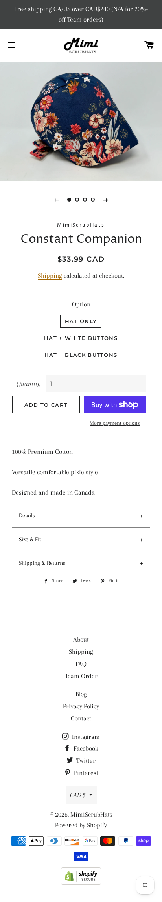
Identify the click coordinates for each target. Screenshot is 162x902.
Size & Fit (30, 539)
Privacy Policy (81, 706)
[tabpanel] (81, 120)
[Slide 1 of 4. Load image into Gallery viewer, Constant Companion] (69, 200)
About (81, 639)
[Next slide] (105, 199)
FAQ (81, 663)
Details (27, 515)
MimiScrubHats (91, 814)
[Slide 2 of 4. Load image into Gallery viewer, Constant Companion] (77, 200)
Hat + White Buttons (81, 338)
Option (81, 304)
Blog (81, 694)
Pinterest (85, 773)
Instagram (85, 736)
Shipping (50, 275)
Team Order (81, 676)
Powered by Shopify (81, 825)
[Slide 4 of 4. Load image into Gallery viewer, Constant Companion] (93, 200)
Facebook (85, 748)
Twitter (85, 760)
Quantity (28, 383)
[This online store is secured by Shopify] (81, 882)
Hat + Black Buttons (81, 355)
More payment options (115, 423)
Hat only (81, 321)
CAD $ (77, 794)
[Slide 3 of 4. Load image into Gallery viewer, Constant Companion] (85, 200)
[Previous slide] (56, 199)
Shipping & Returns (42, 563)
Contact (81, 718)
